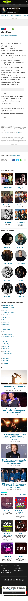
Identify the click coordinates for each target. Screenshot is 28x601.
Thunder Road (6, 331)
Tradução (9, 29)
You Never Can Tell (8, 336)
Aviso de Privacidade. (14, 590)
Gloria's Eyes (6, 348)
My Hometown (6, 329)
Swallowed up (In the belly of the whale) (12, 356)
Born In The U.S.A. (7, 315)
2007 (7, 132)
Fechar (14, 592)
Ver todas (24, 368)
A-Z (20, 5)
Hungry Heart (6, 358)
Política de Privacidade (19, 570)
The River (5, 363)
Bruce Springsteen (5, 34)
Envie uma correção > (16, 155)
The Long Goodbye (7, 353)
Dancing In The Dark (8, 305)
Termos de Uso (17, 568)
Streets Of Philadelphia (8, 307)
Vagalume (7, 1)
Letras (2, 15)
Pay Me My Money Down (9, 339)
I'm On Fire (5, 310)
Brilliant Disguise (7, 360)
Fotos (11, 15)
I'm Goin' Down (6, 317)
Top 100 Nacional (5, 570)
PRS (14, 126)
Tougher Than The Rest (8, 312)
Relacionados (18, 15)
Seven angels (6, 351)
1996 (18, 132)
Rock (15, 12)
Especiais (3, 567)
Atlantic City (6, 344)
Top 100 (9, 5)
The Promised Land (7, 334)
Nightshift (5, 341)
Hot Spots (3, 568)
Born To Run (6, 324)
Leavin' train (6, 346)
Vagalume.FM (23, 494)
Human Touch (6, 322)
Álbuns (6, 15)
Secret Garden (6, 319)
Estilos (15, 5)
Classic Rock (10, 12)
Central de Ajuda (18, 567)
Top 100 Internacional (6, 572)
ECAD (2, 133)
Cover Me (5, 327)
